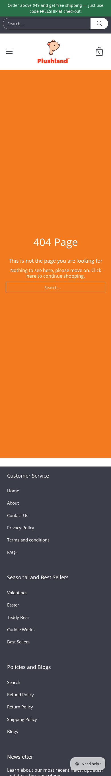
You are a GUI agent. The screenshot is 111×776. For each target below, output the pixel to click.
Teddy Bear (18, 617)
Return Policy (20, 707)
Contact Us (17, 515)
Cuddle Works (20, 629)
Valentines (17, 592)
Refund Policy (20, 694)
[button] (99, 52)
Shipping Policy (22, 719)
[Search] (99, 23)
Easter (13, 605)
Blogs (12, 731)
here (31, 276)
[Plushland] (53, 51)
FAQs (12, 552)
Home (13, 490)
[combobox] (47, 23)
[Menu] (9, 52)
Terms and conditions (28, 540)
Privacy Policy (20, 527)
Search (13, 682)
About (13, 503)
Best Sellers (18, 642)
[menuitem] (55, 25)
